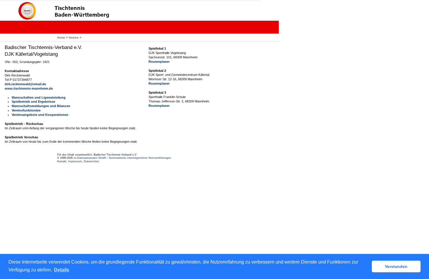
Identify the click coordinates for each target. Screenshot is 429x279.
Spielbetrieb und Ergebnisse (33, 101)
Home (61, 37)
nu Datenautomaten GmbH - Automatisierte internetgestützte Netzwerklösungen (122, 157)
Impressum (75, 161)
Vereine (74, 37)
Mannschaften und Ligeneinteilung (39, 97)
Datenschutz (91, 161)
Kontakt (62, 161)
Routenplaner (159, 61)
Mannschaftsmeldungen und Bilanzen (41, 106)
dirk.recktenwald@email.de (25, 84)
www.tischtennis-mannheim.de (29, 88)
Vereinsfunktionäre (26, 110)
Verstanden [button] (396, 266)
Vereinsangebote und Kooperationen (40, 114)
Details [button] (61, 269)
